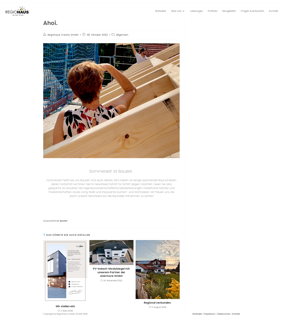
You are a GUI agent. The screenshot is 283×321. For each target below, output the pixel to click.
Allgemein (122, 34)
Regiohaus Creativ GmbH (63, 34)
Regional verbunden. (157, 303)
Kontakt (236, 313)
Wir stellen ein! (65, 306)
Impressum (209, 313)
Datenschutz (223, 313)
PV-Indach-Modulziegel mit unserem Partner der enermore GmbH (111, 272)
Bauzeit (64, 221)
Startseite (197, 313)
